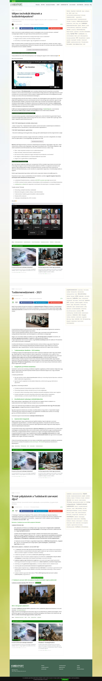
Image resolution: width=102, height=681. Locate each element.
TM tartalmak (17, 492)
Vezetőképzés (80, 4)
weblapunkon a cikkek (20, 184)
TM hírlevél (41, 441)
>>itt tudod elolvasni (20, 610)
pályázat (39, 617)
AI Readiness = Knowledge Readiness (46, 642)
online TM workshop (36, 242)
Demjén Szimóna (19, 24)
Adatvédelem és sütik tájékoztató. (54, 679)
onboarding (17, 446)
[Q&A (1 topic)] (75, 17)
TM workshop (41, 24)
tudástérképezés (27, 242)
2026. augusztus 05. (22, 272)
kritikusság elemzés (19, 242)
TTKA (29, 617)
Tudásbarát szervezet (19, 617)
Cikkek (58, 4)
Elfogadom (65, 679)
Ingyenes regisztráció (37, 141)
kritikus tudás (57, 242)
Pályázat (37, 507)
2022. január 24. (27, 24)
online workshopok (34, 441)
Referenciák (43, 669)
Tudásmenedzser (39, 446)
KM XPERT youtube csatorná (41, 180)
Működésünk (39, 298)
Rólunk (43, 4)
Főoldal (38, 4)
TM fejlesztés (23, 446)
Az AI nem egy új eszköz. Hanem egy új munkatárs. (49, 267)
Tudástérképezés (47, 109)
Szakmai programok (18, 10)
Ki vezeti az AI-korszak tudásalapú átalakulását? (22, 267)
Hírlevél (78, 667)
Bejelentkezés (62, 667)
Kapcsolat (87, 4)
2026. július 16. (48, 273)
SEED (26, 617)
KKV (28, 446)
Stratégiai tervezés (16, 264)
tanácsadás (32, 446)
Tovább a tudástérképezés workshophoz (37, 49)
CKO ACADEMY (72, 4)
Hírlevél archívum (80, 669)
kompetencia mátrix (45, 242)
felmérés (51, 242)
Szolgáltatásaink (50, 4)
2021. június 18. (26, 507)
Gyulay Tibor (15, 272)
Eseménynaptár (64, 4)
